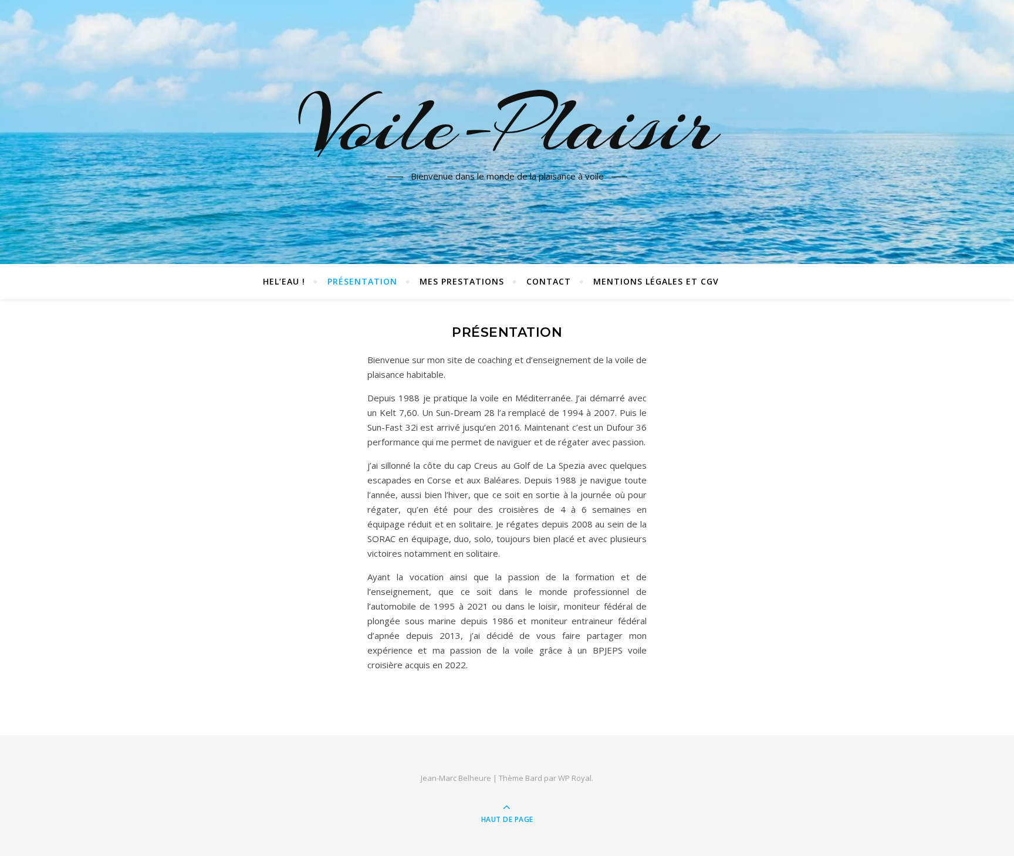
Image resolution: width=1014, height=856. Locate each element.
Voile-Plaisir (507, 125)
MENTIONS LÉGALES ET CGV (656, 281)
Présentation (362, 281)
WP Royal (575, 778)
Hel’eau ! (284, 281)
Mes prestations (462, 281)
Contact (548, 281)
